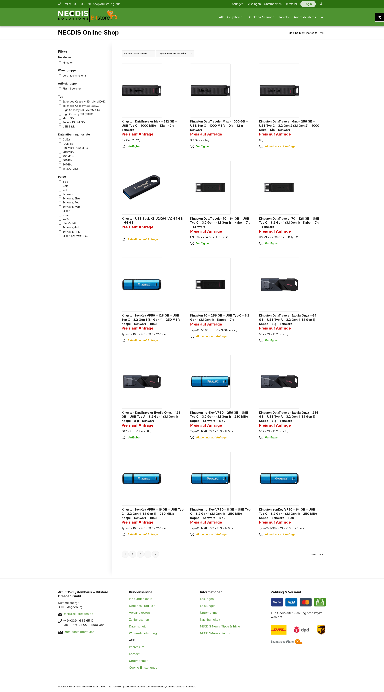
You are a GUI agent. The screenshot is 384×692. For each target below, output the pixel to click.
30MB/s (67, 160)
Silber (66, 211)
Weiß (66, 219)
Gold (65, 186)
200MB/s (68, 152)
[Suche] (322, 17)
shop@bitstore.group (107, 4)
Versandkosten (139, 613)
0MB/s (67, 139)
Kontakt (134, 654)
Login (308, 4)
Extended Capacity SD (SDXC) (81, 106)
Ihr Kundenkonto (140, 599)
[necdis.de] (88, 17)
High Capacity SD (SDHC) (78, 114)
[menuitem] (237, 4)
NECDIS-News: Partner (215, 633)
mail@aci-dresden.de (78, 614)
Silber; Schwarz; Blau (75, 236)
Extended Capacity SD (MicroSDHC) (84, 101)
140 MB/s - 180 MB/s (75, 148)
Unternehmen (273, 4)
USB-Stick (69, 126)
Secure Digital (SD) (74, 122)
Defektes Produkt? (142, 606)
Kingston (68, 62)
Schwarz (68, 194)
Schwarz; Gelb (71, 227)
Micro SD (68, 118)
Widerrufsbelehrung (143, 633)
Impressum (136, 647)
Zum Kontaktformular (79, 632)
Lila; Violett (69, 223)
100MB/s (68, 143)
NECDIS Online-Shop (88, 33)
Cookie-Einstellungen (144, 668)
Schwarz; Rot (71, 202)
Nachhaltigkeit (210, 620)
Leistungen (254, 4)
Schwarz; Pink (71, 231)
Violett (66, 215)
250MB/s (68, 156)
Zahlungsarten (139, 620)
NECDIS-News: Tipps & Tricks (220, 626)
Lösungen (236, 4)
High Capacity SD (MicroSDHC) (81, 110)
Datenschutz (138, 626)
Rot (65, 190)
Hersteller (291, 4)
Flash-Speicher (72, 88)
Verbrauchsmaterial (74, 75)
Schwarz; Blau (71, 198)
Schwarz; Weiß (71, 206)
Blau (65, 181)
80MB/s (67, 164)
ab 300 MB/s (71, 168)
